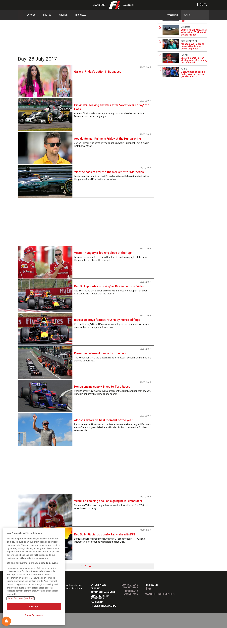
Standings (99, 5)
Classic (95, 588)
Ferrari (184, 55)
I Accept (34, 606)
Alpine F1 (185, 69)
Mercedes (185, 27)
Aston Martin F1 (189, 41)
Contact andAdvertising (129, 586)
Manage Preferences (159, 594)
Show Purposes (34, 615)
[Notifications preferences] (6, 621)
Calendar (128, 5)
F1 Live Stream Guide (103, 605)
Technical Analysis (103, 592)
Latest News (98, 585)
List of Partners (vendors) (20, 598)
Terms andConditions (131, 592)
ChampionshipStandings (100, 597)
